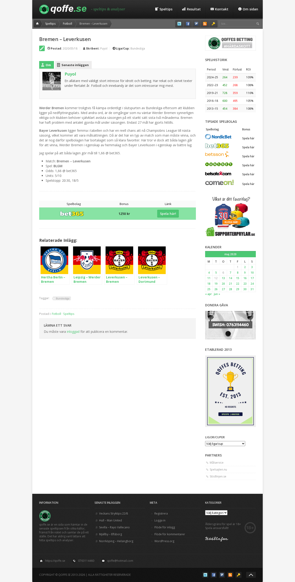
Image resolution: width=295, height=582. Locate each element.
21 (230, 284)
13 (223, 278)
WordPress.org (164, 541)
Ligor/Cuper (215, 437)
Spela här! (168, 213)
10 (252, 273)
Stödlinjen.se (218, 476)
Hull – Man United (110, 520)
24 (252, 284)
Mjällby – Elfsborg (110, 534)
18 (208, 284)
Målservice (217, 463)
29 (237, 289)
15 (237, 278)
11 (208, 278)
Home (38, 23)
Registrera (161, 513)
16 (245, 278)
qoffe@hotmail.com (120, 561)
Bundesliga (137, 48)
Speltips (50, 24)
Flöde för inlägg (164, 527)
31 (252, 289)
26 (216, 289)
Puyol (103, 48)
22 (237, 284)
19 (216, 284)
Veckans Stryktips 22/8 (113, 513)
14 (230, 278)
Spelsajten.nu (218, 469)
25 (208, 289)
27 (223, 289)
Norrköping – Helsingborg (116, 541)
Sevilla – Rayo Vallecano (114, 527)
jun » (217, 294)
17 (252, 278)
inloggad (73, 331)
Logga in (159, 520)
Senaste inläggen (75, 65)
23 (245, 284)
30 (245, 289)
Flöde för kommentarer (169, 534)
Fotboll (67, 24)
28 (230, 289)
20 (223, 284)
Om (48, 65)
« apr (208, 294)
